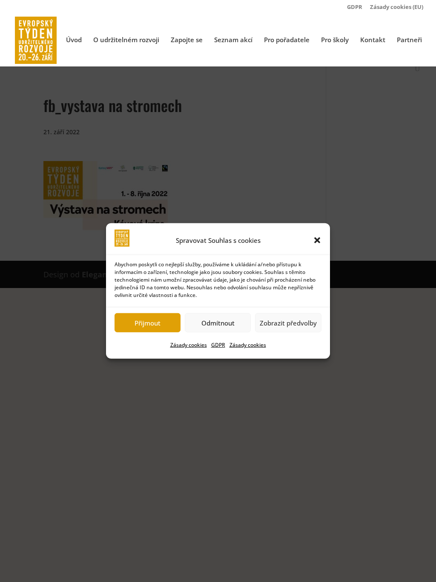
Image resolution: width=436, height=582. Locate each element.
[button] (317, 240)
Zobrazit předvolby (288, 323)
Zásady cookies (188, 345)
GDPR (218, 345)
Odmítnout (218, 323)
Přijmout (148, 323)
